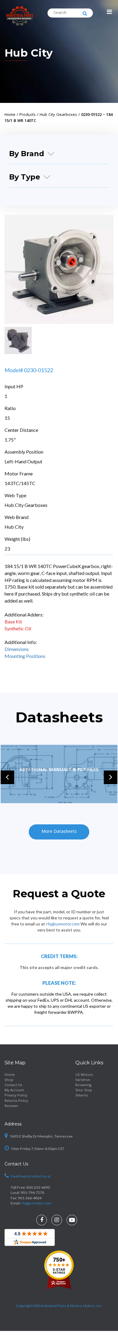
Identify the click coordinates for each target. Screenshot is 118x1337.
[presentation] (7, 777)
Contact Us (13, 1085)
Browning (83, 1085)
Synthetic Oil (18, 628)
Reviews (11, 1106)
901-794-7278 (32, 1192)
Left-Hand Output (23, 461)
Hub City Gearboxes (26, 505)
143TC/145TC (20, 483)
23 (7, 548)
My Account (14, 1090)
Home (10, 1075)
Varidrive (82, 1080)
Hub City (29, 52)
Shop (9, 1080)
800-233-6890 (38, 1187)
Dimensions (17, 649)
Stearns (81, 1096)
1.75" (10, 439)
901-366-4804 (29, 1197)
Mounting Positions (25, 656)
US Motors (84, 1075)
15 (7, 418)
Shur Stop (83, 1090)
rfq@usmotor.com (63, 923)
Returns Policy (16, 1101)
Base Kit (13, 621)
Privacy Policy (16, 1096)
